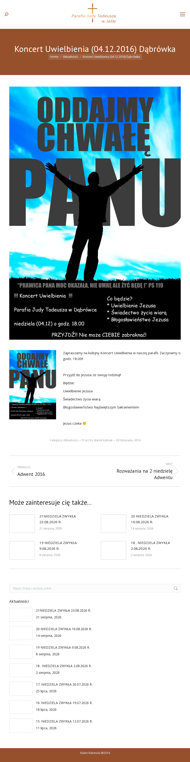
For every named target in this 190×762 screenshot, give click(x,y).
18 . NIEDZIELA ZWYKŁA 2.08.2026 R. (150, 545)
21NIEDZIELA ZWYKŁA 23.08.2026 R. (57, 519)
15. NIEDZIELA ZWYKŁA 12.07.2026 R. (64, 721)
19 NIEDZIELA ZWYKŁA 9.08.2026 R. (58, 545)
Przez (97, 440)
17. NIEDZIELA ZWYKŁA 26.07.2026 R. (64, 684)
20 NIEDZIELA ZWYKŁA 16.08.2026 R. (149, 519)
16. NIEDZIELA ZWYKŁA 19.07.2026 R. (64, 703)
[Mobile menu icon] (182, 14)
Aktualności (70, 440)
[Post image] (22, 523)
